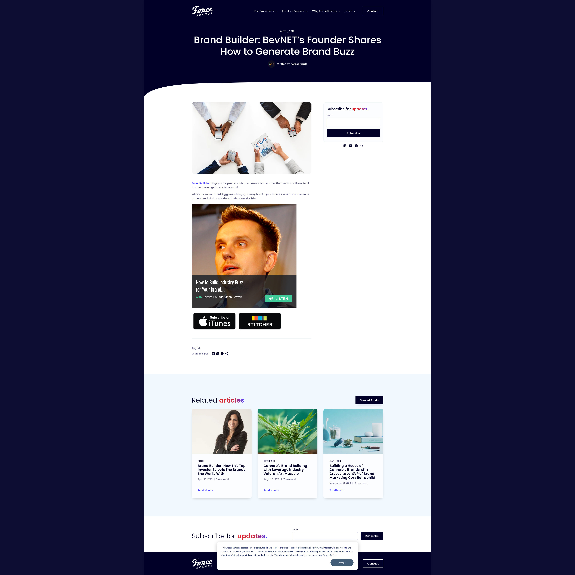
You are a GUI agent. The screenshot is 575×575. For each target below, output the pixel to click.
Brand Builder (200, 183)
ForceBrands (299, 64)
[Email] (226, 354)
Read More (204, 490)
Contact (373, 11)
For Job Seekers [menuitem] (293, 11)
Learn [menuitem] (348, 11)
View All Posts (369, 400)
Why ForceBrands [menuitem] (324, 11)
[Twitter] (218, 354)
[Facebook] (222, 354)
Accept (342, 562)
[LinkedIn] (213, 354)
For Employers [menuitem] (264, 11)
